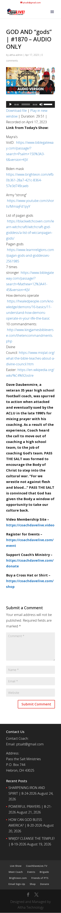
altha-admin (16, 54)
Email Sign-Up (16, 884)
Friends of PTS (39, 878)
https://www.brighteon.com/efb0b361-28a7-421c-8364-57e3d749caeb (30, 180)
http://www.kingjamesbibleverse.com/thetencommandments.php (30, 335)
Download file (16, 110)
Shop (33, 884)
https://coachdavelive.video (30, 525)
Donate (44, 884)
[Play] (10, 104)
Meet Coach (16, 871)
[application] (30, 104)
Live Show (15, 865)
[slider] (48, 104)
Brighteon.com (18, 878)
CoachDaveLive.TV (36, 865)
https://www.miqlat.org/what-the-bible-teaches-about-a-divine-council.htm (30, 358)
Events (31, 871)
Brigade (44, 871)
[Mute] (41, 104)
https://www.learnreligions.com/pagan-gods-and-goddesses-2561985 (30, 255)
